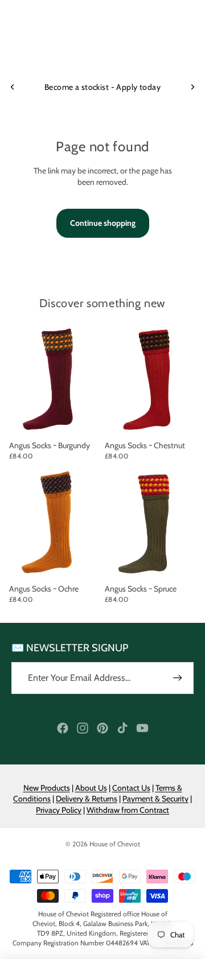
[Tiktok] (122, 728)
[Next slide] (192, 87)
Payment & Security (155, 798)
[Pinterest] (102, 728)
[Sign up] (177, 678)
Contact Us (131, 788)
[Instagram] (82, 728)
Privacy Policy (58, 810)
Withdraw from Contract (128, 810)
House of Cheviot (114, 844)
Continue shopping (103, 223)
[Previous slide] (12, 87)
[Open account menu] (166, 45)
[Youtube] (142, 728)
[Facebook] (62, 728)
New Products (46, 788)
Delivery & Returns (86, 798)
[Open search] (37, 45)
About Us (91, 788)
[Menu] (13, 45)
